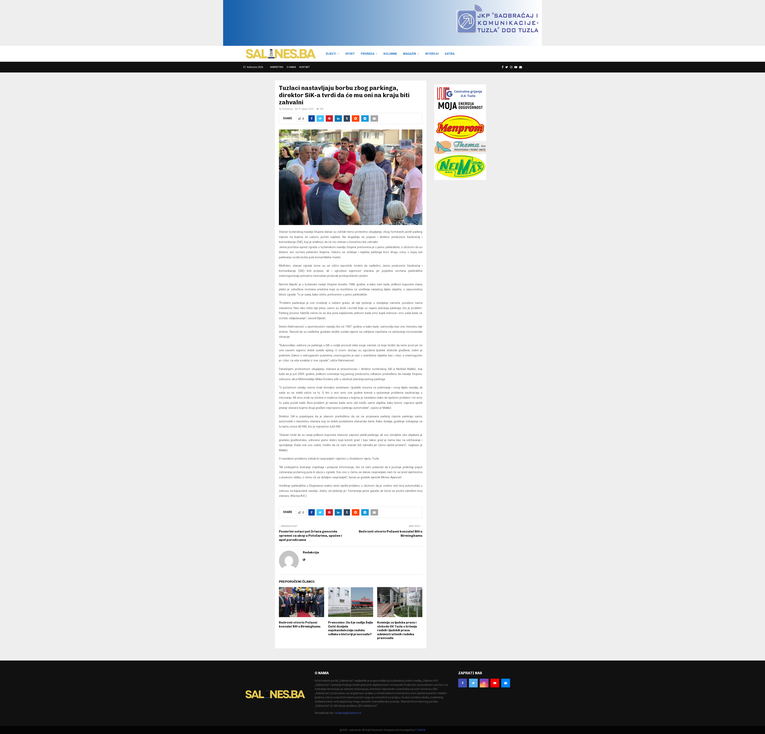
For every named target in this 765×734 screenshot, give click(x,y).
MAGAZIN (409, 53)
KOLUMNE (390, 53)
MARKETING (276, 67)
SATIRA (449, 53)
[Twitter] (506, 67)
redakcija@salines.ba (348, 712)
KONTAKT (304, 67)
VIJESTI (331, 53)
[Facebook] (502, 67)
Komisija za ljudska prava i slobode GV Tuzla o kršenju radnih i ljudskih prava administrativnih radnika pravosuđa (397, 630)
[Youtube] (515, 67)
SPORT (350, 53)
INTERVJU (432, 53)
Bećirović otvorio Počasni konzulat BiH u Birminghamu (299, 624)
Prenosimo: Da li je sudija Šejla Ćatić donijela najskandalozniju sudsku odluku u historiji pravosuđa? (350, 628)
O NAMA (291, 67)
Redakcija (287, 109)
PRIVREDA (367, 53)
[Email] (520, 67)
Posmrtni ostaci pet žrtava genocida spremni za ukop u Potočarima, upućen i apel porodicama (310, 535)
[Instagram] (511, 67)
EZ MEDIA (420, 730)
